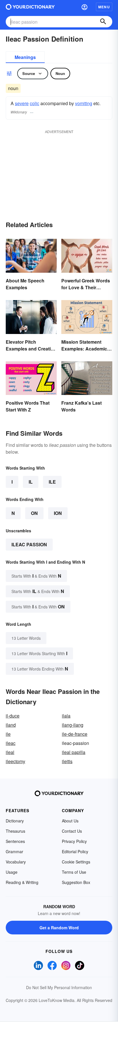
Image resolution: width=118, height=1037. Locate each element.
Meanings (25, 57)
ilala (66, 715)
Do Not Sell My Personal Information (59, 987)
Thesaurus (15, 831)
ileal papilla (73, 752)
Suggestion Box (76, 882)
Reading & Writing (22, 882)
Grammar (14, 851)
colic (34, 103)
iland (11, 725)
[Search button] (103, 22)
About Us (70, 821)
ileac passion (29, 544)
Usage (11, 872)
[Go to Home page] (30, 6)
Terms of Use (74, 872)
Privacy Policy (74, 841)
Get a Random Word (59, 927)
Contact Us (72, 831)
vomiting (83, 103)
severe (22, 103)
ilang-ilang (72, 725)
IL (31, 481)
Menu (104, 6)
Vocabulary (16, 862)
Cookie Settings (76, 862)
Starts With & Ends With (36, 576)
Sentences (15, 841)
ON (34, 513)
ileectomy (15, 761)
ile (8, 734)
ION (58, 513)
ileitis (67, 761)
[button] (84, 7)
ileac (10, 743)
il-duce (12, 715)
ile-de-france (74, 734)
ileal (10, 752)
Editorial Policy (75, 851)
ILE (52, 481)
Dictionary (15, 821)
